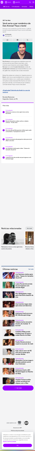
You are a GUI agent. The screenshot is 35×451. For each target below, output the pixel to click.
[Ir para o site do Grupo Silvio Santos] (15, 423)
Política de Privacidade (9, 441)
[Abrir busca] (30, 2)
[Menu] (33, 2)
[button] (12, 242)
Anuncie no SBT (17, 427)
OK (17, 445)
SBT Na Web (6, 20)
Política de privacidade (17, 430)
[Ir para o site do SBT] (26, 423)
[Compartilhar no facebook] (17, 40)
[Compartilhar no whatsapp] (7, 40)
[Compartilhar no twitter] (27, 40)
